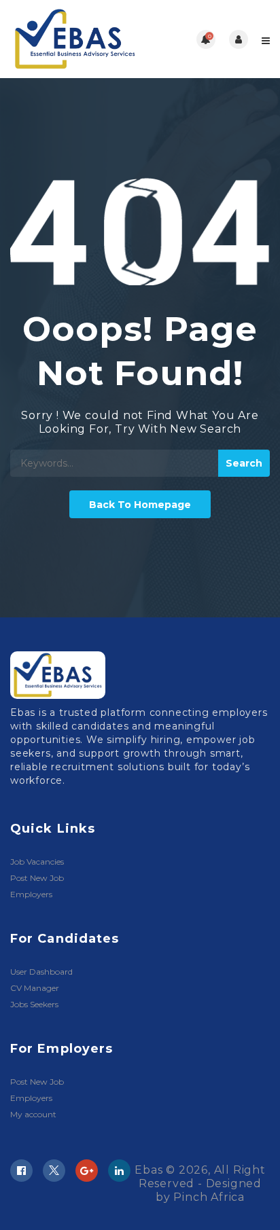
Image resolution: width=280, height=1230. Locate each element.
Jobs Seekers (34, 1004)
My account (33, 1114)
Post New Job (37, 878)
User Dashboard (41, 971)
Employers (31, 894)
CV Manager (34, 988)
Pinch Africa (209, 1197)
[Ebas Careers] (75, 39)
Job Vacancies (37, 861)
